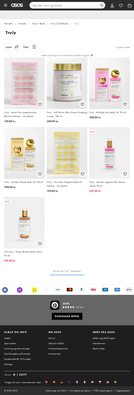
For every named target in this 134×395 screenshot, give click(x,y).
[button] (46, 382)
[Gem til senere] (40, 104)
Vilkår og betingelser (103, 391)
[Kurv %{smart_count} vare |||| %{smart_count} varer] (129, 5)
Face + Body (38, 23)
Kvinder (23, 23)
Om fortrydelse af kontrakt (17, 353)
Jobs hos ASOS (56, 343)
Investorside (54, 353)
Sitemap (8, 364)
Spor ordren (10, 343)
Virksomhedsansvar (58, 348)
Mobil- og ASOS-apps (104, 338)
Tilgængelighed (123, 391)
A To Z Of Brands (59, 23)
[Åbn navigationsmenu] (5, 5)
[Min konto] (112, 5)
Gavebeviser (99, 343)
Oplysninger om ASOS (56, 391)
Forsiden (8, 23)
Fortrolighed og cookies (79, 391)
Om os (51, 338)
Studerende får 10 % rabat (17, 359)
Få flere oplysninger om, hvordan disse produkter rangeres (65, 55)
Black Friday (99, 348)
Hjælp (7, 338)
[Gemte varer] (121, 5)
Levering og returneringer (17, 348)
